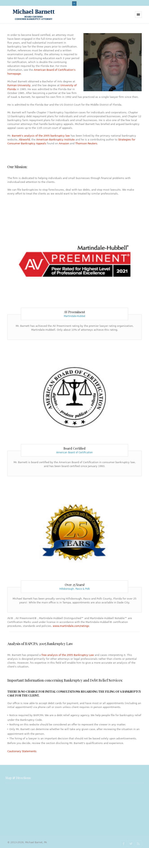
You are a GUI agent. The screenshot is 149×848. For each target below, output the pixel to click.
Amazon (64, 143)
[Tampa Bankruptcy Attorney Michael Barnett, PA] (33, 14)
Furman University (18, 85)
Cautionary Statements (21, 751)
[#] (123, 844)
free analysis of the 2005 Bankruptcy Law (68, 655)
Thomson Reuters (86, 143)
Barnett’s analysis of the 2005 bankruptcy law (41, 135)
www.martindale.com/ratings (71, 625)
